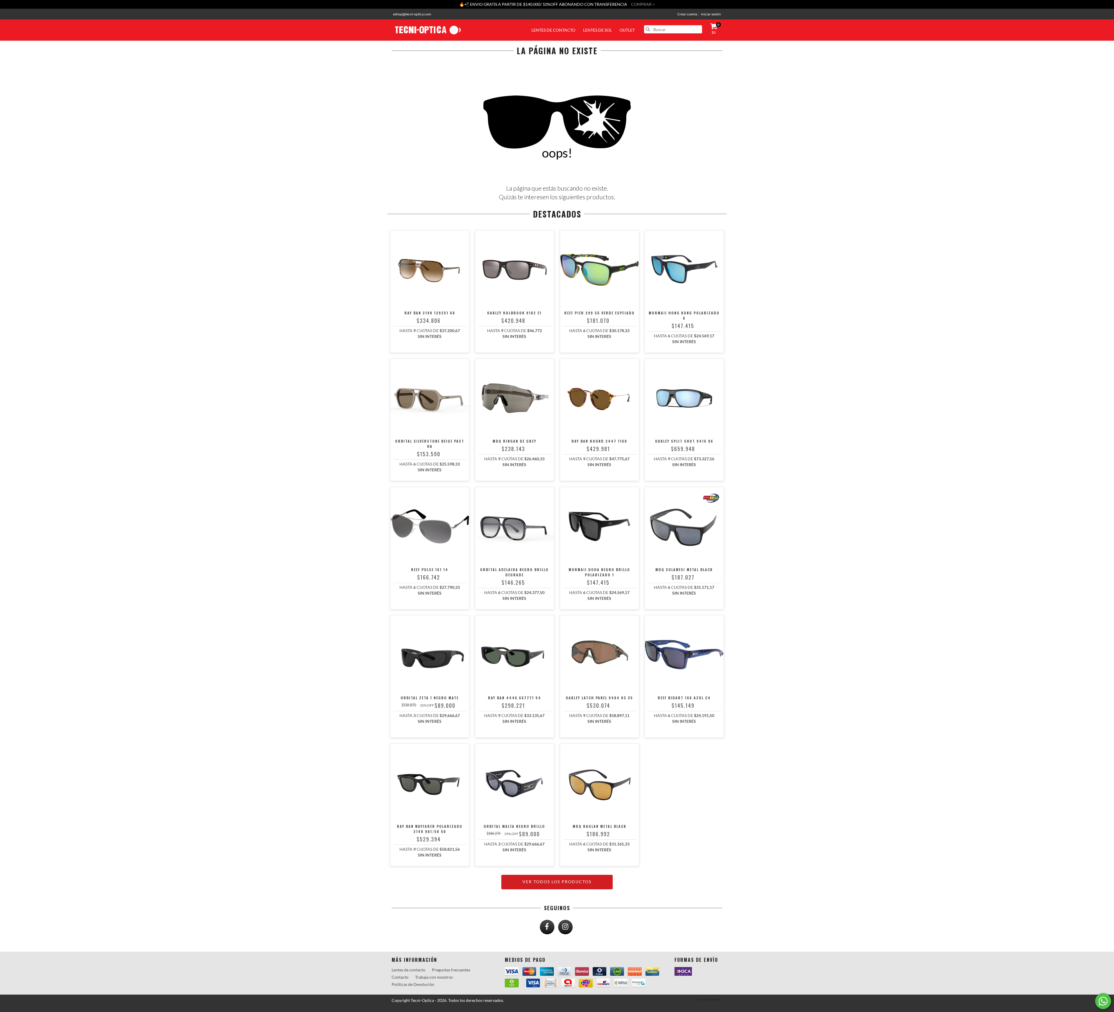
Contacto (400, 977)
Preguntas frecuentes (451, 969)
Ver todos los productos (557, 881)
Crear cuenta (687, 14)
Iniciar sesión (711, 14)
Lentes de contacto (553, 30)
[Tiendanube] (708, 1000)
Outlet (627, 30)
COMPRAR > (643, 4)
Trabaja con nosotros (434, 977)
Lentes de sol (597, 30)
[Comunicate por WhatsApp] (1103, 1001)
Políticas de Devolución (413, 984)
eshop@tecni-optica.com (412, 14)
